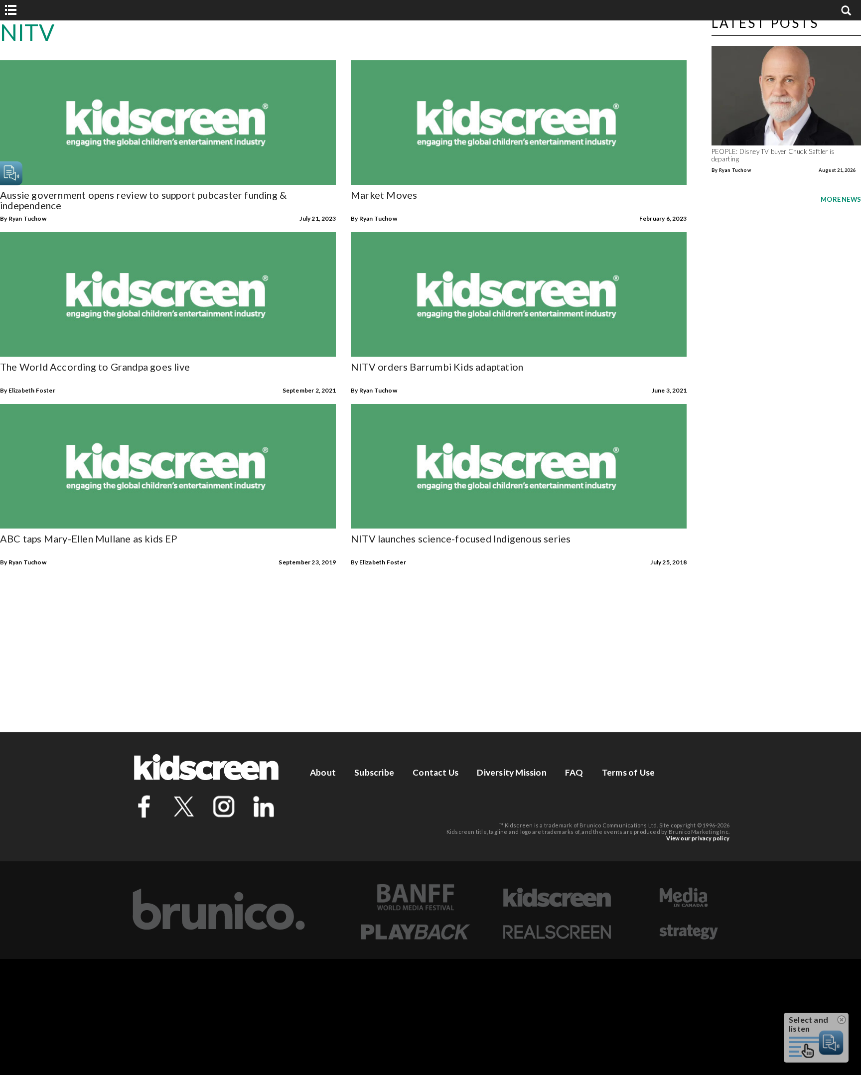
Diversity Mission (511, 772)
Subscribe (374, 772)
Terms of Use (628, 772)
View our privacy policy (697, 838)
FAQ (574, 772)
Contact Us (435, 772)
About (323, 772)
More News (841, 199)
